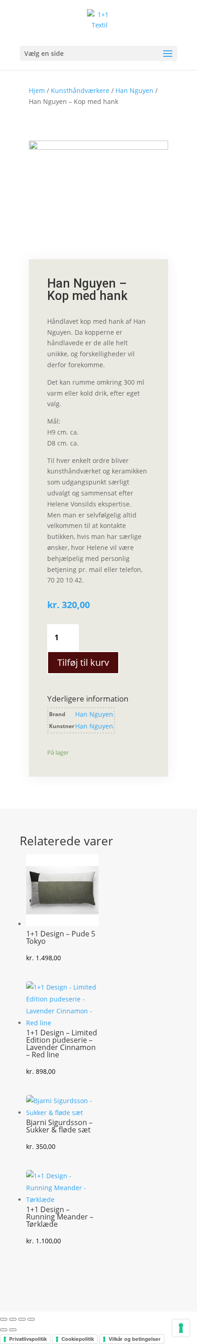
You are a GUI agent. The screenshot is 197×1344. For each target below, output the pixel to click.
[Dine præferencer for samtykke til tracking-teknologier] (181, 1328)
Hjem (37, 90)
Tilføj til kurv (83, 662)
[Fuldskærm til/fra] (12, 1319)
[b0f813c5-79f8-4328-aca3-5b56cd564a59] (98, 147)
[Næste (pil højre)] (12, 1329)
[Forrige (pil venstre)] (3, 1329)
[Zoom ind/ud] (3, 1319)
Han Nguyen (134, 90)
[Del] (22, 1319)
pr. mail (89, 569)
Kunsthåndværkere (80, 90)
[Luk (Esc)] (31, 1319)
